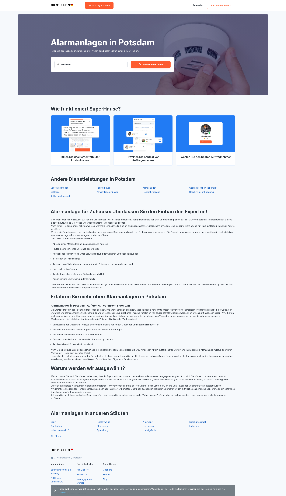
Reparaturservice (151, 192)
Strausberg (102, 426)
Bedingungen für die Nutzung (61, 471)
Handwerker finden (153, 64)
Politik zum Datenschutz (57, 480)
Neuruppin (148, 422)
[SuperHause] (62, 5)
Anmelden (198, 5)
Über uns (107, 469)
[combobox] (66, 64)
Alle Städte (56, 436)
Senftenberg (57, 426)
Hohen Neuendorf (60, 430)
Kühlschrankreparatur (61, 196)
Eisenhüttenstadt (197, 422)
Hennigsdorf (149, 426)
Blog (105, 479)
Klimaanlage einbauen (107, 192)
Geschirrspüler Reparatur (201, 192)
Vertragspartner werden (85, 481)
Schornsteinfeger (59, 187)
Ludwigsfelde (149, 430)
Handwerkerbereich (221, 5)
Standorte (82, 474)
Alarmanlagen (149, 187)
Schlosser (55, 192)
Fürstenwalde (103, 422)
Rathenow (194, 426)
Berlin (53, 422)
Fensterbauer (103, 187)
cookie (62, 492)
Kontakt (107, 474)
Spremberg (102, 430)
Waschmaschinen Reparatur (202, 187)
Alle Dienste (83, 469)
